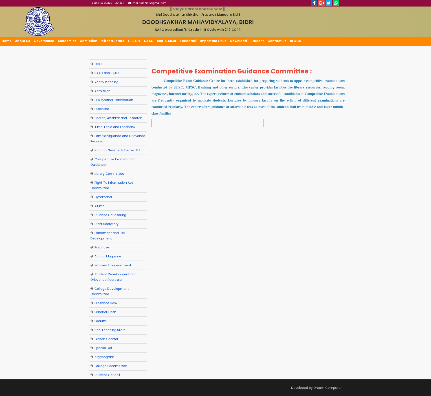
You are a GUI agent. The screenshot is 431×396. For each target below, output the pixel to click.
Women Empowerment (113, 265)
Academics (67, 41)
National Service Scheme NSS (117, 150)
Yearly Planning (106, 82)
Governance (44, 41)
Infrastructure (112, 41)
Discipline (102, 109)
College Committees (111, 366)
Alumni (100, 206)
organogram (104, 357)
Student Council (107, 375)
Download (238, 41)
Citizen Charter (106, 339)
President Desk (106, 303)
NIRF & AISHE (167, 41)
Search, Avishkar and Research (118, 118)
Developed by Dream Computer (316, 387)
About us (22, 41)
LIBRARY (134, 41)
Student (257, 41)
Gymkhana (103, 197)
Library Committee (109, 173)
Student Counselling (110, 215)
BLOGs (295, 41)
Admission (88, 41)
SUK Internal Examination (114, 100)
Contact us (277, 41)
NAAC (148, 41)
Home (6, 41)
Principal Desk (105, 312)
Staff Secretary (107, 224)
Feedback (188, 41)
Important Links (213, 41)
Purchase (102, 247)
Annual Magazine (108, 256)
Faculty (100, 321)
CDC (98, 64)
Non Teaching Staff (110, 330)
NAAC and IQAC (107, 73)
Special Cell (103, 348)
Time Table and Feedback (115, 127)
